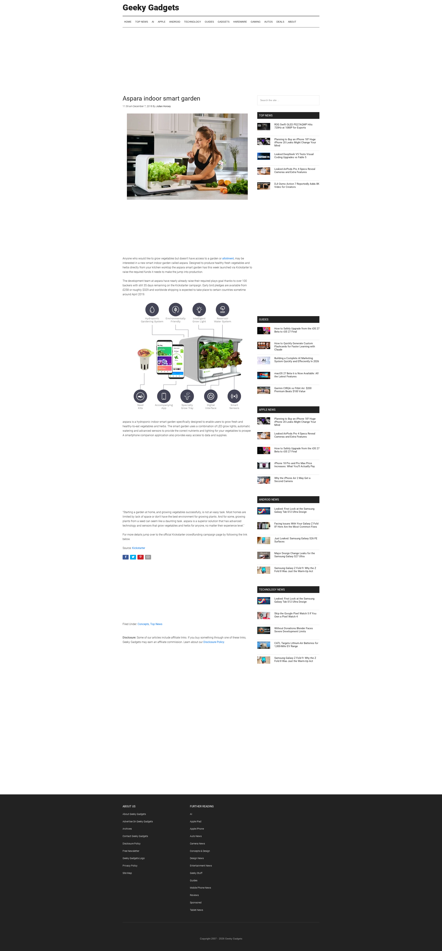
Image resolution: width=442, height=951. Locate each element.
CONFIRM (197, 525)
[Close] (280, 420)
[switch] (263, 474)
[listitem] (221, 467)
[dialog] (221, 475)
